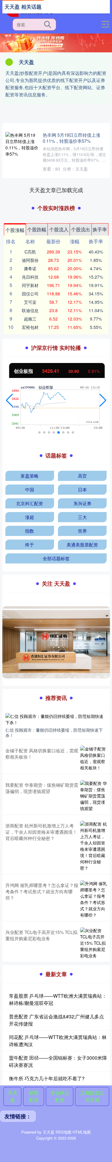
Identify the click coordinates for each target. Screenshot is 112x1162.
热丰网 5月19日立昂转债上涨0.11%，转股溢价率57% (71, 138)
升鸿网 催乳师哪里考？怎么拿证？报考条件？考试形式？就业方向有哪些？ (41, 891)
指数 (29, 531)
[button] (9, 400)
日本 (82, 489)
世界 (82, 531)
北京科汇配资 (29, 503)
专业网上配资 (59, 1096)
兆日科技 (30, 277)
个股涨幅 (14, 230)
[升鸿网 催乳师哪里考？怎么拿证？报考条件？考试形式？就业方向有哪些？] (93, 899)
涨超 (29, 517)
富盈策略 (30, 476)
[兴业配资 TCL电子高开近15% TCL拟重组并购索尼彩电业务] (93, 943)
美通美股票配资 (82, 544)
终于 (29, 544)
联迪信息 (30, 310)
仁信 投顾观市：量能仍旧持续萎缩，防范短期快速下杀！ (54, 732)
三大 (82, 517)
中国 (29, 489)
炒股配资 (34, 1096)
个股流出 (80, 229)
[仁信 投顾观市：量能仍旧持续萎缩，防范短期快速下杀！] (56, 719)
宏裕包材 (30, 327)
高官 (82, 476)
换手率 (100, 229)
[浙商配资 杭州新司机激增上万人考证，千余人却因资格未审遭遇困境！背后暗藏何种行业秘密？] (93, 846)
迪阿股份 (30, 260)
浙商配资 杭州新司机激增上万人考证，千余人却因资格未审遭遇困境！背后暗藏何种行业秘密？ (41, 831)
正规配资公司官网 (92, 1096)
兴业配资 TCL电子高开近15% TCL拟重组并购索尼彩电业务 (41, 935)
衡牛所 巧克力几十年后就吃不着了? (47, 1078)
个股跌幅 (36, 229)
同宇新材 (30, 285)
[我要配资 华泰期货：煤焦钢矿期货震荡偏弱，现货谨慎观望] (93, 796)
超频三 (30, 319)
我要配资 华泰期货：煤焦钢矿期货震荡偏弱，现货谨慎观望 (41, 788)
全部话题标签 (56, 558)
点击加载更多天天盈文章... (56, 190)
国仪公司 (30, 294)
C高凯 (30, 252)
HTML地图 (82, 1132)
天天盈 (12, 1096)
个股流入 (58, 229)
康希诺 (30, 268)
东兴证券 (82, 503)
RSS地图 (63, 1132)
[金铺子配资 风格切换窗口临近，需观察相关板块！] (93, 758)
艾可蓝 (30, 302)
